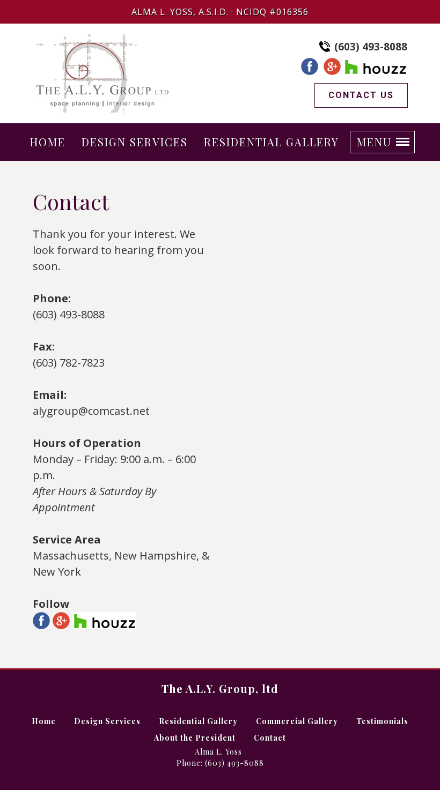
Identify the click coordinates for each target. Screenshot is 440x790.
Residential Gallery (198, 721)
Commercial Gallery (297, 721)
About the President (195, 738)
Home (44, 721)
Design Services (107, 721)
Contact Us (361, 95)
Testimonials (382, 721)
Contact (270, 738)
